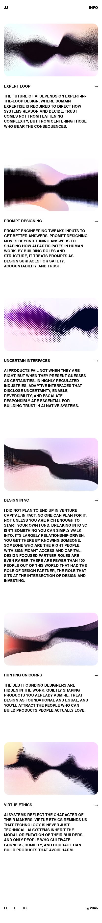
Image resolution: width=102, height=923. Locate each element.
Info (93, 6)
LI (5, 907)
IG (25, 907)
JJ (6, 6)
